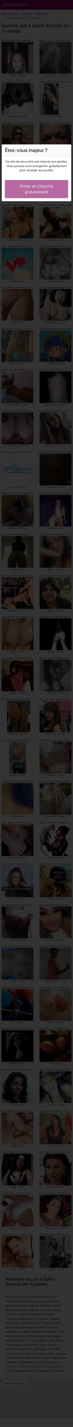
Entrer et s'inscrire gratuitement (36, 189)
